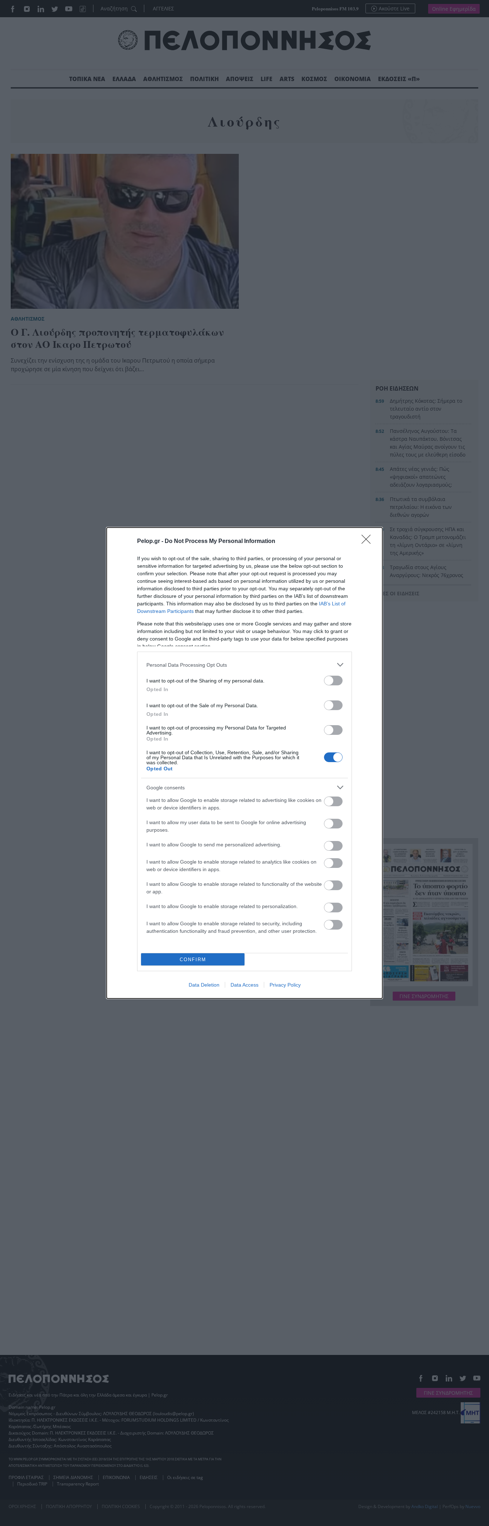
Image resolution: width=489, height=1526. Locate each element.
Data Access (244, 985)
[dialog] (244, 763)
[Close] (368, 541)
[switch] (333, 680)
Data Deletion (204, 985)
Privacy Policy (285, 985)
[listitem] (244, 664)
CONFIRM (193, 959)
